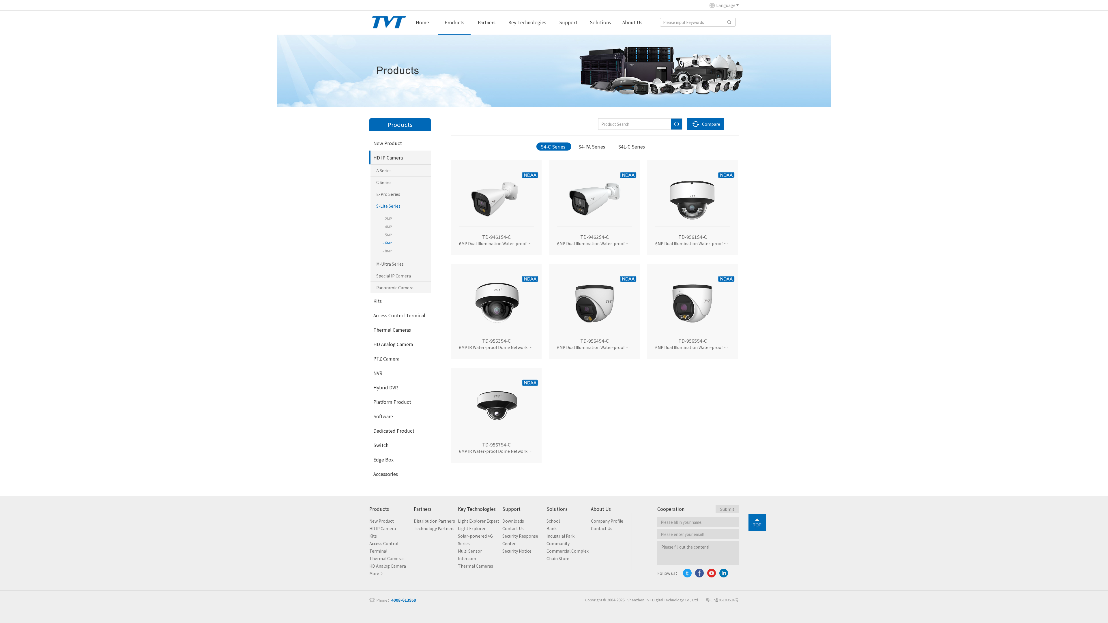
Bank (551, 528)
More (374, 573)
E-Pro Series (388, 194)
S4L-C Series (631, 146)
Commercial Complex (567, 551)
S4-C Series (553, 146)
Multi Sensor (470, 551)
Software (383, 416)
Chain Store (557, 558)
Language (725, 5)
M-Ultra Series (390, 264)
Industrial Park (560, 536)
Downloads (513, 521)
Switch (380, 445)
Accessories (385, 473)
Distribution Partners (434, 521)
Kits (377, 300)
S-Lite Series (388, 206)
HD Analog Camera (393, 344)
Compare (711, 124)
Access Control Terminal (399, 315)
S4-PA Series (591, 146)
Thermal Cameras (392, 329)
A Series (384, 170)
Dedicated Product (393, 430)
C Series (384, 182)
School (553, 521)
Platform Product (392, 401)
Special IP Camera (393, 276)
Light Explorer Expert (478, 521)
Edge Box (383, 459)
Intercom (467, 558)
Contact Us (513, 528)
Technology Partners (434, 528)
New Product (387, 143)
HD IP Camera (388, 157)
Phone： (396, 600)
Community (558, 543)
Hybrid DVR (385, 387)
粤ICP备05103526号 (722, 600)
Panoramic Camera (394, 287)
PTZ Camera (386, 358)
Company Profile (607, 521)
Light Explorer (472, 528)
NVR (377, 372)
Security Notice (516, 551)
